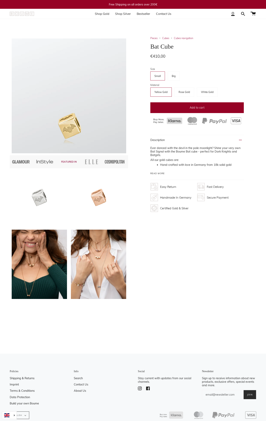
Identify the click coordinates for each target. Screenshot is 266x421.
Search (78, 378)
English (18, 415)
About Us (80, 390)
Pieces (154, 38)
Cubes (165, 38)
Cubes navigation (183, 38)
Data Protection (20, 397)
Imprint (14, 384)
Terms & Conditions (22, 390)
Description (157, 140)
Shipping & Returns (22, 378)
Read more (157, 173)
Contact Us (81, 384)
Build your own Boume (24, 403)
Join (250, 394)
